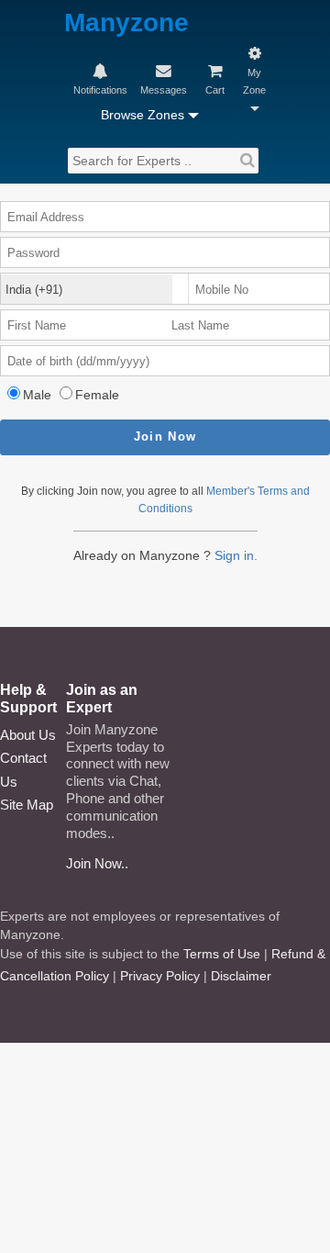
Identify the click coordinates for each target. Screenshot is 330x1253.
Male (37, 394)
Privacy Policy (160, 975)
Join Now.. (97, 863)
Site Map (26, 804)
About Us (28, 735)
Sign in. (236, 555)
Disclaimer (241, 975)
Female (97, 394)
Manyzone (126, 23)
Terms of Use (221, 953)
